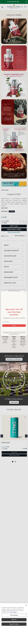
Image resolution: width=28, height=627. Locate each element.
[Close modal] (25, 293)
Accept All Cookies (14, 624)
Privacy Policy (13, 612)
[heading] (14, 312)
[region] (14, 615)
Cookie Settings (14, 615)
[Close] (26, 605)
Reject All (14, 619)
